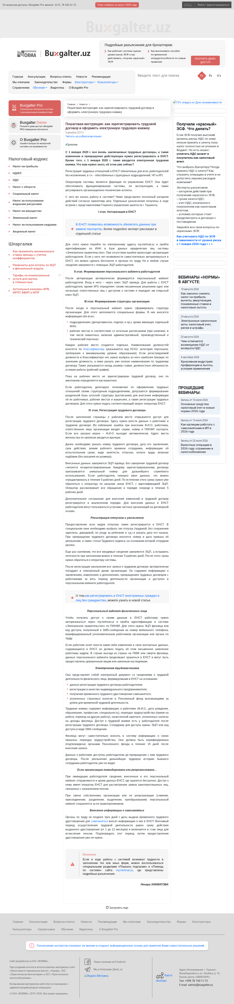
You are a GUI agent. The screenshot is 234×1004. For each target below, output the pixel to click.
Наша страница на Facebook (110, 961)
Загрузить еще (118, 907)
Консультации (36, 76)
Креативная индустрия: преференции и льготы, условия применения (197, 363)
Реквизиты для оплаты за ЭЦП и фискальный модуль (34, 266)
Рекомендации (101, 76)
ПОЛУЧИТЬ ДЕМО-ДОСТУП (205, 60)
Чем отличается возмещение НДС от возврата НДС (195, 342)
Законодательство (46, 82)
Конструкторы (84, 82)
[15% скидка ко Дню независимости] (199, 102)
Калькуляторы (106, 82)
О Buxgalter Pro (78, 87)
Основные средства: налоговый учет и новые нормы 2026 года (198, 406)
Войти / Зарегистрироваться (213, 4)
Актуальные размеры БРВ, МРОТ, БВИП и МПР (31, 290)
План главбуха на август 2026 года (117, 4)
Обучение (39, 87)
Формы (66, 82)
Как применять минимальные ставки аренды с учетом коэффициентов (33, 255)
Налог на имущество (27, 211)
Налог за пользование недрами (35, 224)
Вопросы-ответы (60, 76)
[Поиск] (185, 75)
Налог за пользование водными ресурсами (28, 202)
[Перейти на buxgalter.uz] (67, 53)
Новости (81, 76)
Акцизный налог (24, 231)
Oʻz (219, 75)
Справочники (21, 87)
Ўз (210, 75)
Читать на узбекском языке (83, 136)
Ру (201, 75)
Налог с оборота (24, 187)
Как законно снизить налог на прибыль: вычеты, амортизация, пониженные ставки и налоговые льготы (196, 298)
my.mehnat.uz (124, 870)
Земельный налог (25, 217)
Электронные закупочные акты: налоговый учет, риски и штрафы (199, 322)
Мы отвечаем (21, 82)
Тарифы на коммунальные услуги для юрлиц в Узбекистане (31, 279)
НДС (16, 180)
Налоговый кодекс (28, 159)
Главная (18, 76)
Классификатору (93, 349)
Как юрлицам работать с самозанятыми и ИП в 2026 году (198, 426)
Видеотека (57, 87)
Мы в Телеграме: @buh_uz (108, 969)
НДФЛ (17, 173)
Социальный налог (26, 193)
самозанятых (99, 821)
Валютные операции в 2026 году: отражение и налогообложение (197, 446)
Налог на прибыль (25, 166)
